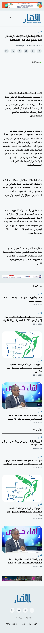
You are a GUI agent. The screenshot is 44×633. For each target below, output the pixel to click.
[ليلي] (13, 18)
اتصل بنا (22, 618)
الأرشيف (14, 618)
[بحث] (10, 18)
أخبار (40, 32)
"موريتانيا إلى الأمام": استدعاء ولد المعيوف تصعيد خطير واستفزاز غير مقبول (24, 368)
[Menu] (5, 18)
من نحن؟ (29, 618)
